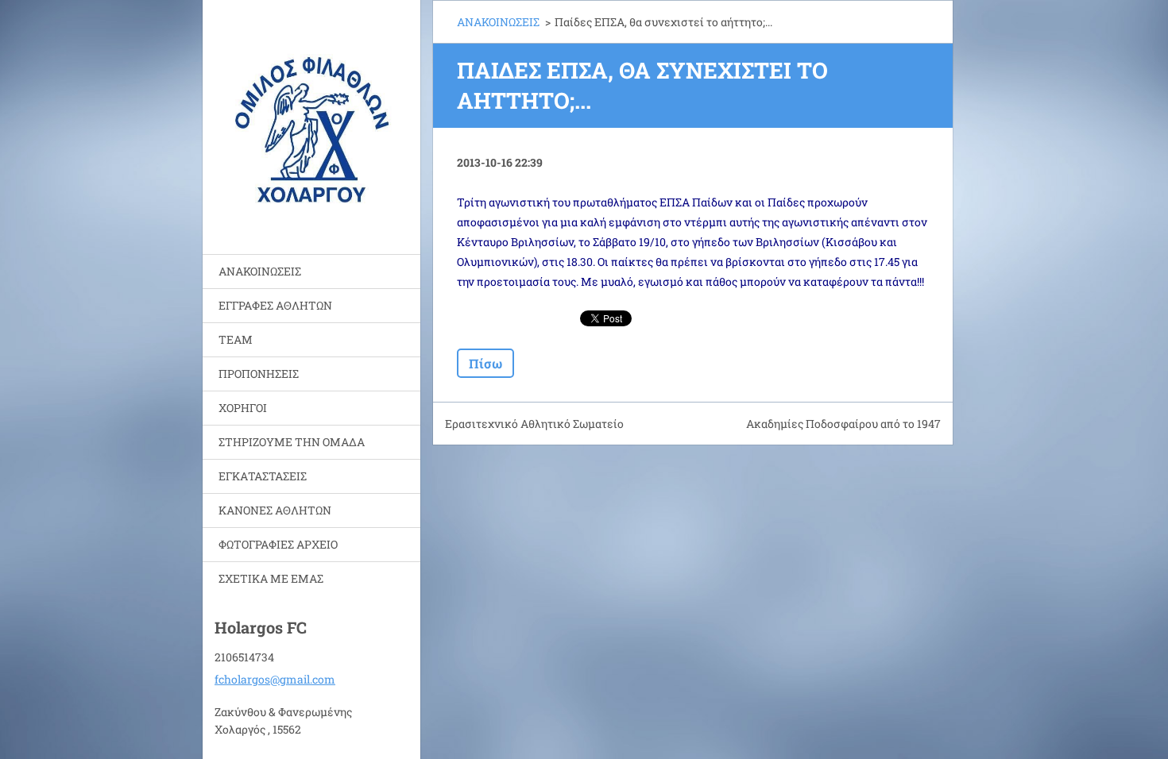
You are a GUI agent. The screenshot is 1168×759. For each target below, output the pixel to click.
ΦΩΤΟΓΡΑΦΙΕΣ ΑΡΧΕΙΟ (278, 544)
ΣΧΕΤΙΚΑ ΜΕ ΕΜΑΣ (271, 578)
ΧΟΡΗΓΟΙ (243, 407)
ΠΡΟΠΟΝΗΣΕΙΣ (259, 373)
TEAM (236, 339)
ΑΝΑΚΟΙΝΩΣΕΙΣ (260, 271)
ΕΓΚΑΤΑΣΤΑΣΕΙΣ (263, 476)
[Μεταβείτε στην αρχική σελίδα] (311, 117)
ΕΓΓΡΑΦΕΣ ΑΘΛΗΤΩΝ (275, 305)
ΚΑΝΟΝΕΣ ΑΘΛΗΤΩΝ (275, 510)
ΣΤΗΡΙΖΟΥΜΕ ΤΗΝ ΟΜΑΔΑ (292, 441)
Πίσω (485, 363)
